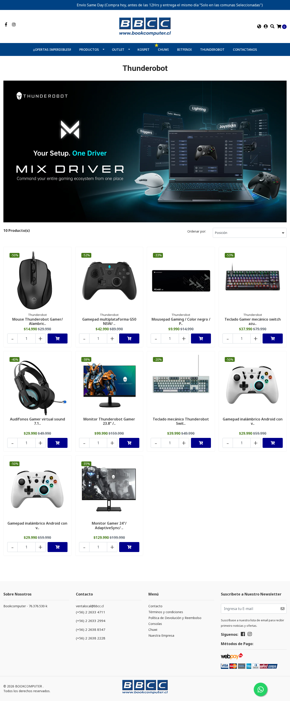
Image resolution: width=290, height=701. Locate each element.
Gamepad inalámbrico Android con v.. (253, 421)
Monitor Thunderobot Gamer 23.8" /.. (109, 421)
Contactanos (245, 49)
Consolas (155, 624)
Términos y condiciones (165, 612)
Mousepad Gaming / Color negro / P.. (181, 321)
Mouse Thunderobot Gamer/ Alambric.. (37, 321)
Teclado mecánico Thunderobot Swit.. (181, 421)
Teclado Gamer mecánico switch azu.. (253, 321)
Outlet (118, 49)
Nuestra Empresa (161, 635)
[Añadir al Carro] (58, 338)
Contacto (155, 606)
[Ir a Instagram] (14, 24)
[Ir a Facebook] (6, 24)
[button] (259, 26)
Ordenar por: (196, 231)
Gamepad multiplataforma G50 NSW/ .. (109, 321)
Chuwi (163, 49)
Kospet (144, 49)
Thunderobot (212, 49)
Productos (89, 49)
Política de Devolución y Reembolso (174, 618)
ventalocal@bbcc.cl (90, 606)
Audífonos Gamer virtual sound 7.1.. (37, 421)
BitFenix (184, 49)
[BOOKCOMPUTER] (145, 26)
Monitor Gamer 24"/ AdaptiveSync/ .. (109, 525)
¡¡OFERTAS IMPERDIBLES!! (52, 49)
